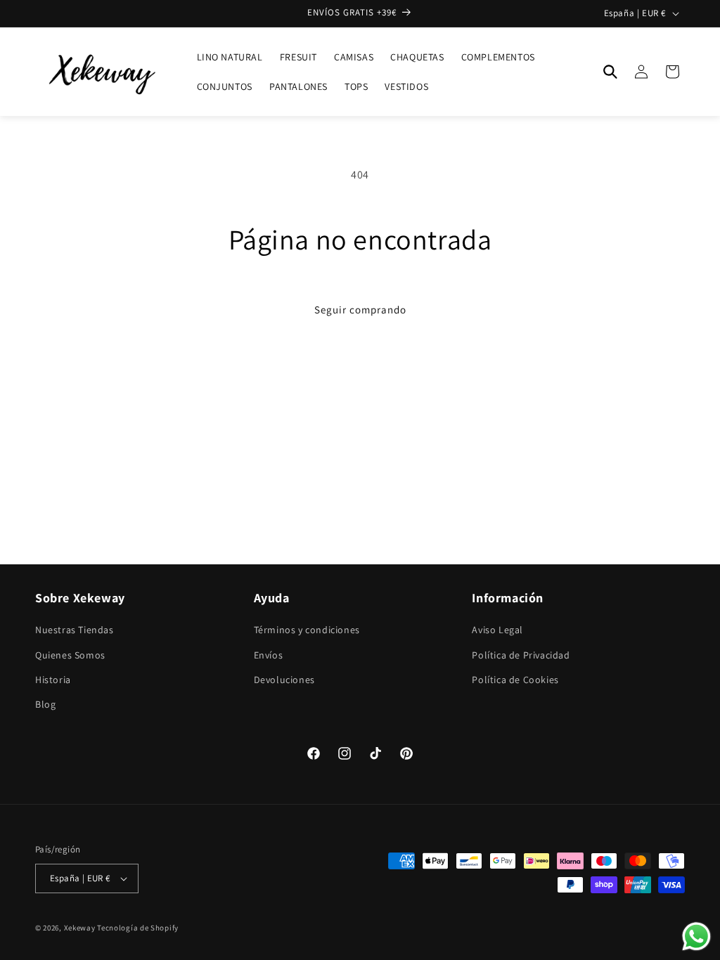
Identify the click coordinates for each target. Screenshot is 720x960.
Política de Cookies (515, 679)
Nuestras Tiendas (74, 629)
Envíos (268, 655)
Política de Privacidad (521, 655)
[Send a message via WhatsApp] (696, 936)
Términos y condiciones (307, 629)
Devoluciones (284, 679)
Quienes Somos (70, 655)
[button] (610, 71)
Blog (45, 704)
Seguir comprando (360, 309)
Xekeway (80, 928)
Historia (53, 679)
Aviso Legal (497, 629)
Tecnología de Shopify (138, 928)
